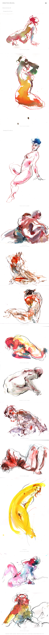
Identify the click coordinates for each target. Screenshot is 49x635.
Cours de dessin (30, 633)
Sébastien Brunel (8, 3)
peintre (11, 633)
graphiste (14, 633)
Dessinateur (7, 633)
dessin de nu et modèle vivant (22, 633)
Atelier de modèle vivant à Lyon (38, 633)
